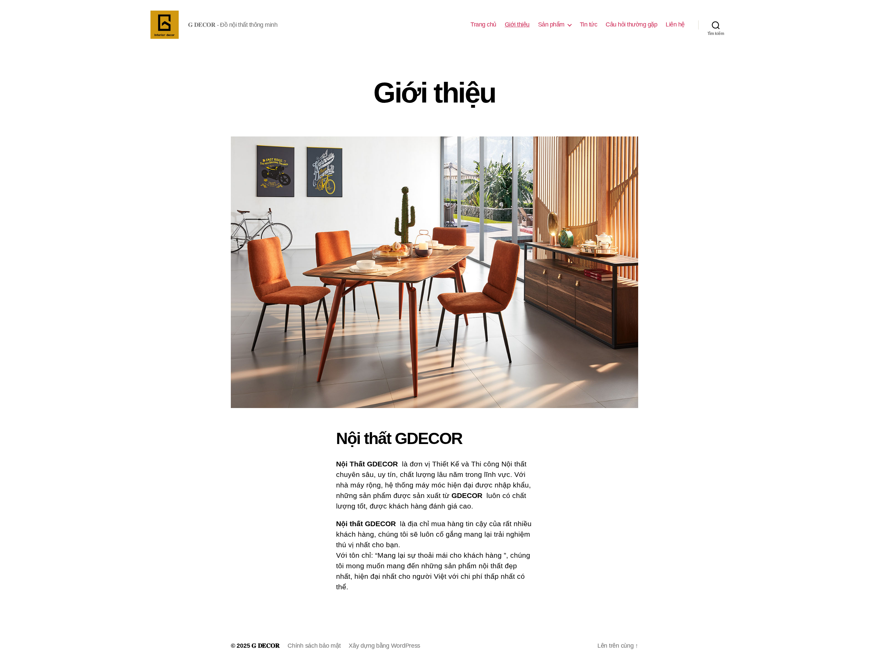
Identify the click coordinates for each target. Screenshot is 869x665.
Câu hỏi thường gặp (631, 24)
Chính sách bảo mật (314, 645)
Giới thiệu (517, 24)
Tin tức (588, 24)
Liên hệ (675, 24)
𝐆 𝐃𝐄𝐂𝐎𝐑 (265, 645)
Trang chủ (483, 24)
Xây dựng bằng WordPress (384, 645)
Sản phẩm (551, 24)
